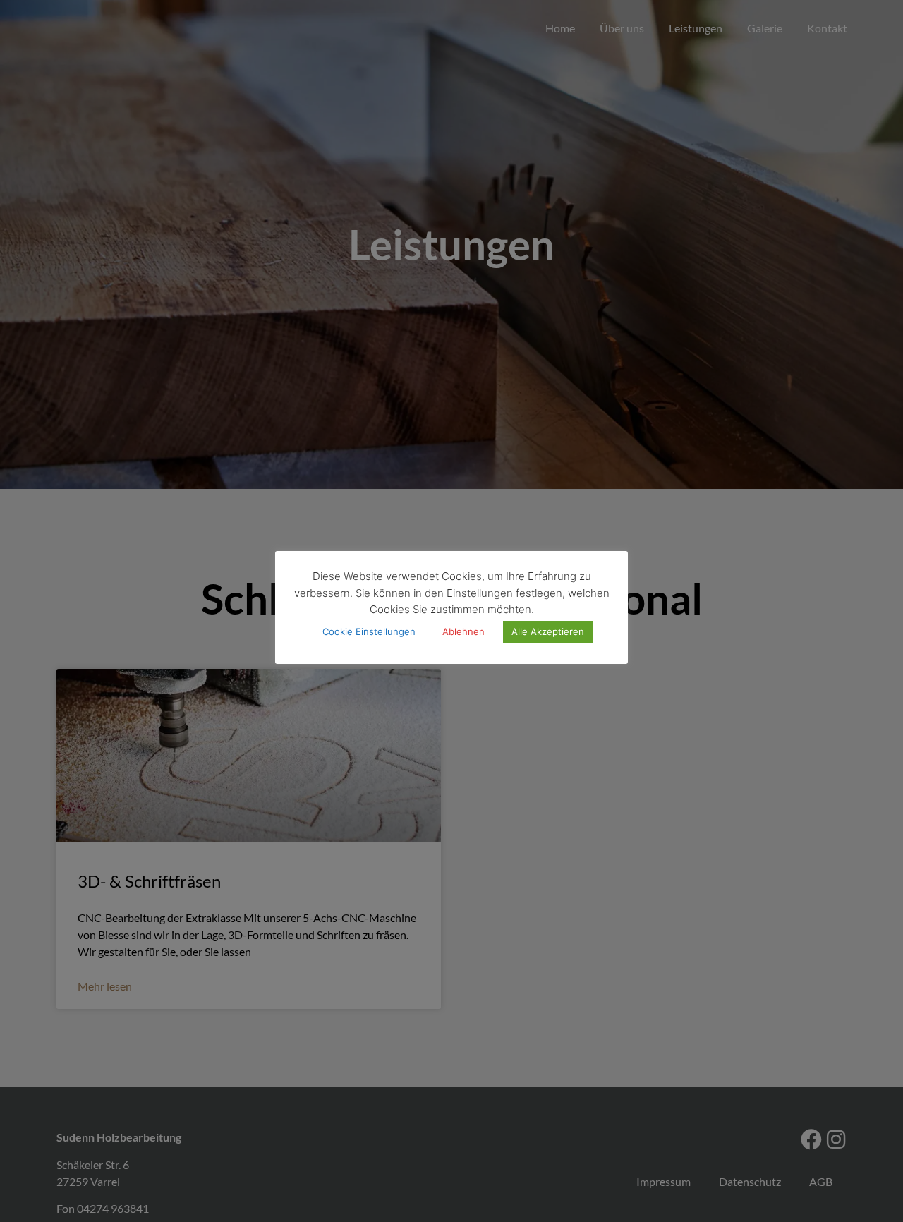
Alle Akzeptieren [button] (547, 631)
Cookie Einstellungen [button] (369, 631)
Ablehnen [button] (463, 631)
